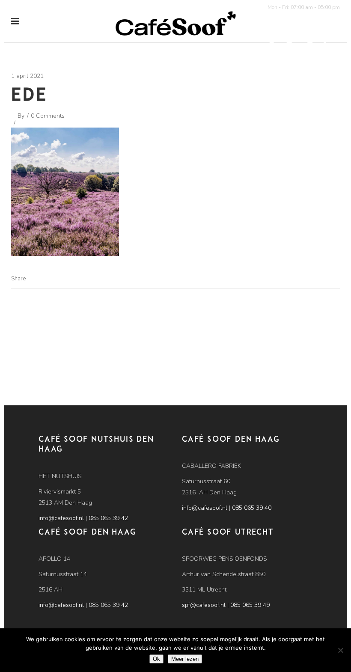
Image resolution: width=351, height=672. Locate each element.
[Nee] (340, 650)
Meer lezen (185, 659)
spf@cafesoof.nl (204, 605)
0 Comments (48, 116)
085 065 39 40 (251, 508)
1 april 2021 (27, 76)
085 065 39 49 (250, 605)
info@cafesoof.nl (61, 518)
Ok (156, 659)
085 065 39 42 (108, 518)
